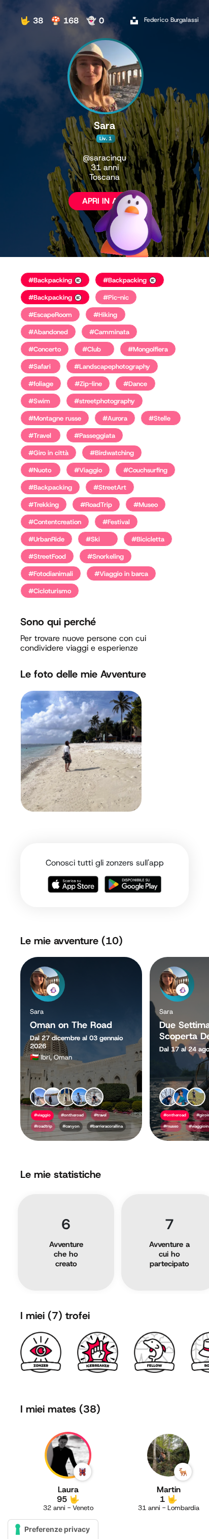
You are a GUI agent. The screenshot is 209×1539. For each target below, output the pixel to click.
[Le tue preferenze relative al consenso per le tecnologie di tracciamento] (53, 1529)
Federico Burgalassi (171, 20)
